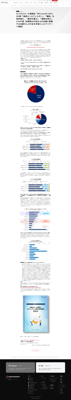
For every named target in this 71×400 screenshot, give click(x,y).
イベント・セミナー (40, 0)
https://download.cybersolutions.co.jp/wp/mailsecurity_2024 (35, 47)
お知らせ (45, 0)
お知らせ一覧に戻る (35, 350)
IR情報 (47, 0)
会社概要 (50, 0)
